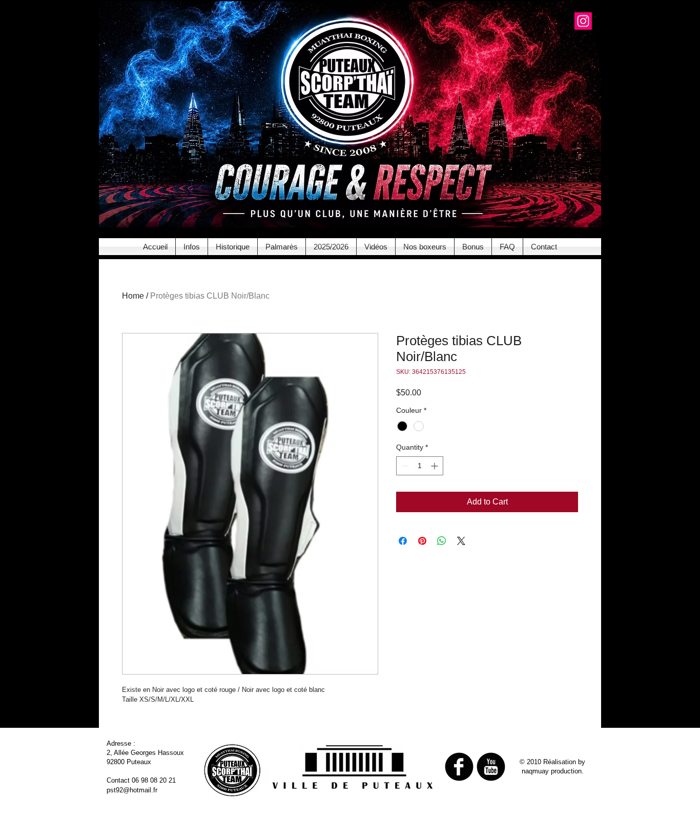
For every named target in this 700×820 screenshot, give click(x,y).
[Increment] (435, 466)
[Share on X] (461, 541)
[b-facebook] (459, 766)
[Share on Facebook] (403, 541)
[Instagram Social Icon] (583, 21)
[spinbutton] (419, 466)
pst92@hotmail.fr (132, 790)
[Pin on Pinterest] (422, 541)
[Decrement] (404, 466)
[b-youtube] (491, 766)
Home (133, 295)
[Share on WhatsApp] (442, 541)
